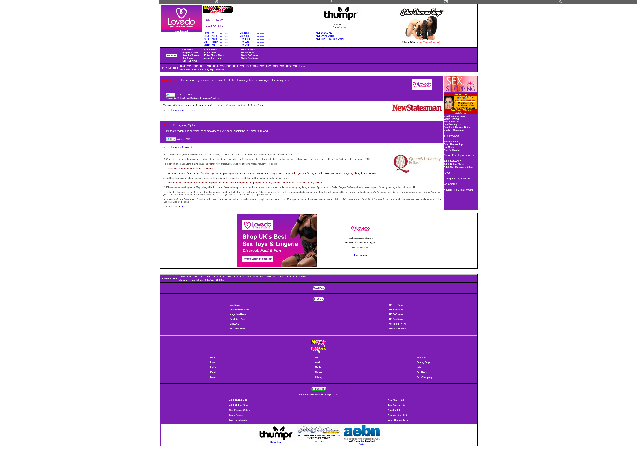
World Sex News (249, 58)
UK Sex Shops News (213, 55)
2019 (249, 66)
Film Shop (244, 45)
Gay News (187, 49)
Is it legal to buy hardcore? (458, 178)
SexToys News (189, 61)
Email (213, 372)
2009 (189, 66)
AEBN (362, 444)
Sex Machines (451, 141)
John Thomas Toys (453, 144)
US (316, 357)
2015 (229, 66)
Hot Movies (449, 147)
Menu (206, 36)
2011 (202, 66)
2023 (275, 66)
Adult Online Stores (325, 36)
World (214, 36)
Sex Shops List (452, 121)
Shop (213, 377)
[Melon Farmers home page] (319, 353)
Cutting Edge (423, 362)
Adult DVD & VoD (324, 33)
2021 (262, 66)
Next (175, 68)
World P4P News (249, 55)
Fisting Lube (276, 442)
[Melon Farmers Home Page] (216, 2)
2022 (269, 66)
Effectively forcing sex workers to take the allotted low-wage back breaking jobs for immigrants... (235, 80)
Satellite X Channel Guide (457, 127)
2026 (295, 66)
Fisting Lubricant (340, 27)
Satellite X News (190, 55)
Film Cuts (244, 42)
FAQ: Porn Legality (238, 420)
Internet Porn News (212, 58)
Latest (302, 66)
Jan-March (185, 69)
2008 (182, 66)
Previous (167, 68)
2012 (209, 66)
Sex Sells (244, 36)
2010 (196, 66)
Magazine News (190, 52)
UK (212, 33)
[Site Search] (560, 2)
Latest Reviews (451, 119)
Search (206, 45)
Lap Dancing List (452, 124)
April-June (197, 69)
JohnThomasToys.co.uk (429, 42)
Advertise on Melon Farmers (458, 190)
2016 (235, 66)
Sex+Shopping (424, 377)
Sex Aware (187, 58)
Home (206, 33)
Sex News (244, 33)
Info (213, 45)
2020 (255, 66)
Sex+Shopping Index (454, 116)
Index (206, 39)
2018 (242, 66)
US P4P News (248, 49)
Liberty (214, 42)
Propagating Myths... (185, 125)
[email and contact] (446, 2)
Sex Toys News (237, 328)
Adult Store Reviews (309, 394)
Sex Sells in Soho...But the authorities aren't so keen (197, 98)
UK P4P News (210, 49)
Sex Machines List (397, 415)
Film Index (245, 39)
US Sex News (248, 52)
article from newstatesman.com (181, 110)
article (170, 147)
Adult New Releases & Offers (330, 39)
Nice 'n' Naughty (452, 150)
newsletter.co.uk (185, 147)
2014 (222, 66)
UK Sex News (209, 52)
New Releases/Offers (239, 410)
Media (214, 39)
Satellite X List (395, 410)
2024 (282, 66)
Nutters (318, 372)
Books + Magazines (454, 130)
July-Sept (210, 69)
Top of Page (318, 288)
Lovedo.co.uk (181, 31)
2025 (288, 66)
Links (206, 42)
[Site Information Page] (331, 2)
